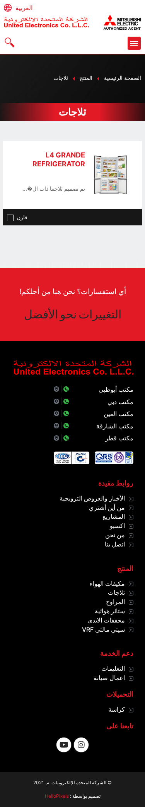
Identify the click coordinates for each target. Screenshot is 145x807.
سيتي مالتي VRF (103, 629)
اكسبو (117, 526)
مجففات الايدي (106, 620)
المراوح (115, 602)
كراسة (116, 709)
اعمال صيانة (109, 678)
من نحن (115, 535)
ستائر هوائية (110, 611)
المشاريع (113, 516)
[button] (134, 43)
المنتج (86, 77)
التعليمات (113, 668)
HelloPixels (57, 796)
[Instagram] (81, 745)
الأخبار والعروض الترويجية (92, 498)
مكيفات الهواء (107, 583)
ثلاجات (116, 592)
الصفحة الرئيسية (122, 77)
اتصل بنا (115, 544)
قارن (22, 217)
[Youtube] (64, 745)
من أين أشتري (107, 507)
